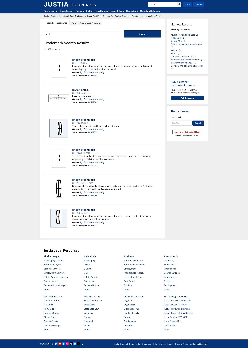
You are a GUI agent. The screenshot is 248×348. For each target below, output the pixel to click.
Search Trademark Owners (86, 23)
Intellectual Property (134, 272)
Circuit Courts (50, 317)
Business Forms (131, 308)
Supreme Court (51, 313)
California (88, 313)
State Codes (89, 304)
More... (47, 289)
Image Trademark (83, 60)
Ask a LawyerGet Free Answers (183, 83)
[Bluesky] (74, 343)
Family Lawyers (51, 281)
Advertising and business (183, 34)
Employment (130, 268)
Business (129, 256)
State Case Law (91, 308)
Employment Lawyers (54, 272)
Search (142, 34)
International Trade (133, 277)
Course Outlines (172, 272)
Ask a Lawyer (66, 11)
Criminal (88, 264)
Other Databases (133, 296)
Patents (127, 317)
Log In (188, 4)
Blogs (167, 281)
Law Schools (102, 11)
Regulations (50, 308)
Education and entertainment (185, 59)
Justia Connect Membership (177, 300)
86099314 (93, 225)
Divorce (87, 268)
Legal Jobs (129, 300)
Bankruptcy (89, 260)
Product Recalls (131, 313)
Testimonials (170, 325)
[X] (78, 343)
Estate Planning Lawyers (56, 277)
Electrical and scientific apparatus (187, 65)
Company (146, 344)
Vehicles (175, 50)
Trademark (176, 37)
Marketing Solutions (150, 11)
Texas (87, 325)
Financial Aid (170, 268)
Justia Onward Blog (173, 321)
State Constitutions (93, 300)
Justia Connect (121, 344)
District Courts (51, 321)
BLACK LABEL (80, 90)
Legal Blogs (129, 304)
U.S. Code (48, 304)
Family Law (89, 281)
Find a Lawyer (51, 11)
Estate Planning (91, 277)
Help (154, 344)
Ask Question (187, 98)
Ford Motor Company (94, 72)
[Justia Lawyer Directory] (82, 343)
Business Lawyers (52, 264)
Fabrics (174, 53)
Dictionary (169, 260)
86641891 (93, 132)
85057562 (93, 75)
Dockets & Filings (52, 325)
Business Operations (134, 264)
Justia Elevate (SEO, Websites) (178, 313)
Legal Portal (134, 344)
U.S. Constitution (52, 300)
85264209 (93, 165)
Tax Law (128, 285)
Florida (87, 317)
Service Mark (177, 41)
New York (88, 321)
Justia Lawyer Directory (175, 304)
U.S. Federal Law (53, 296)
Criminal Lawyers (52, 268)
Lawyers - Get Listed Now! (187, 132)
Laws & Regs (117, 11)
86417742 (93, 102)
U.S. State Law (92, 296)
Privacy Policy (181, 344)
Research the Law (84, 11)
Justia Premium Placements (177, 308)
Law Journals (170, 277)
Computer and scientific (182, 56)
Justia (46, 16)
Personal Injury (91, 285)
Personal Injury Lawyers (55, 285)
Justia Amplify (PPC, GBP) (176, 317)
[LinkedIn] (56, 343)
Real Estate (129, 281)
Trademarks (56, 16)
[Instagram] (67, 343)
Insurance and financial (182, 62)
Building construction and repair (186, 44)
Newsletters (132, 11)
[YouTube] (59, 343)
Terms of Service (166, 344)
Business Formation (133, 260)
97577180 (93, 195)
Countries (129, 325)
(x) (112, 16)
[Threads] (71, 343)
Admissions (169, 264)
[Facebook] (63, 343)
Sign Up (198, 4)
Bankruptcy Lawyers (54, 260)
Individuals (90, 256)
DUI (86, 272)
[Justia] (56, 4)
